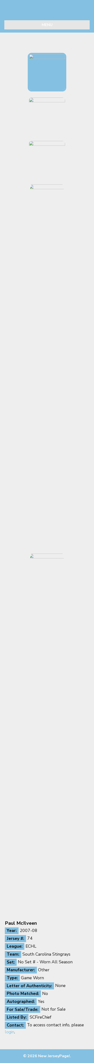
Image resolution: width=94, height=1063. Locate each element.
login (9, 1032)
